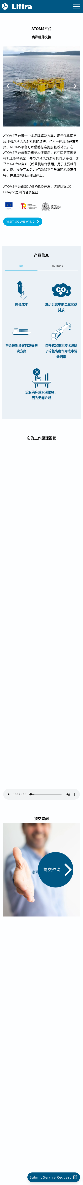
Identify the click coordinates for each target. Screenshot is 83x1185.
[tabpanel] (41, 86)
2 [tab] (41, 124)
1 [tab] (35, 124)
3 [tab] (48, 124)
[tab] (21, 266)
